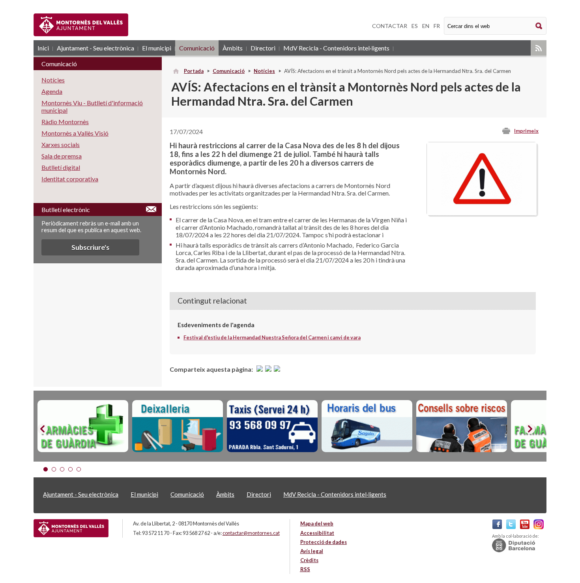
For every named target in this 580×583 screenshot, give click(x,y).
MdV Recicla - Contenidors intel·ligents (336, 48)
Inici (43, 48)
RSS (538, 48)
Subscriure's (90, 247)
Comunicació (197, 48)
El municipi (156, 48)
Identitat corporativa (69, 179)
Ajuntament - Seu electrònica (95, 48)
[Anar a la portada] (71, 528)
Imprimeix (526, 131)
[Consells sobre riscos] (461, 426)
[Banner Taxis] (272, 426)
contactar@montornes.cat (251, 533)
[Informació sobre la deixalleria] (177, 426)
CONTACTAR (389, 25)
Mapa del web (316, 523)
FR (437, 25)
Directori (263, 48)
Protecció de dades (323, 542)
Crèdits (309, 560)
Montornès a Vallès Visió (75, 133)
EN (425, 25)
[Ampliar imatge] (482, 213)
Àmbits (233, 48)
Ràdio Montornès (65, 121)
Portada (194, 71)
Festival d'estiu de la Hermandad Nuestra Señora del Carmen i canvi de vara (272, 337)
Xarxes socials (60, 144)
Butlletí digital (60, 167)
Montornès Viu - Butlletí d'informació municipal (92, 106)
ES (415, 25)
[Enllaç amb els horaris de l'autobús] (367, 426)
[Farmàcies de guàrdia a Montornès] (82, 426)
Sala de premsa (61, 156)
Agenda (51, 91)
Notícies (264, 71)
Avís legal (311, 551)
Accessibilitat (317, 533)
